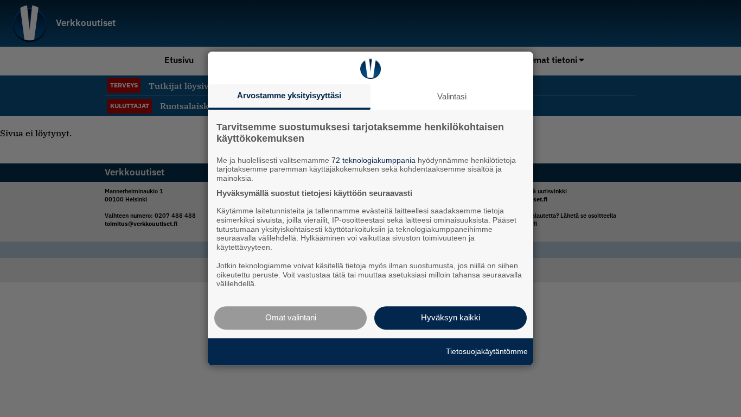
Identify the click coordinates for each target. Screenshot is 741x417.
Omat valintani (290, 317)
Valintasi (452, 96)
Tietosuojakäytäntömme (487, 351)
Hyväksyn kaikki (450, 317)
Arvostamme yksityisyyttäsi (289, 95)
